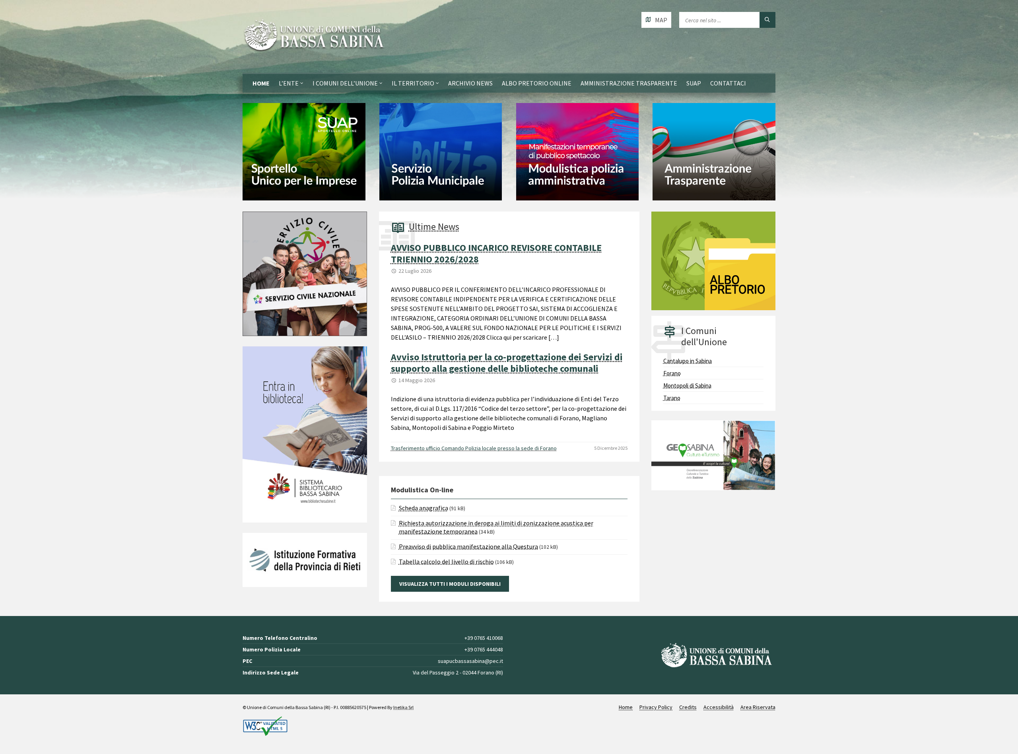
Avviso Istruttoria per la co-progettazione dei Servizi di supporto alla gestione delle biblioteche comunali (507, 363)
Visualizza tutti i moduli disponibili (450, 583)
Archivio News (470, 83)
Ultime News (434, 226)
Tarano (671, 398)
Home (261, 83)
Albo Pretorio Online (536, 83)
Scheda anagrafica (423, 508)
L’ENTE (289, 83)
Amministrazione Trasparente (629, 83)
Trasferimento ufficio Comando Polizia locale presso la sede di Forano (474, 448)
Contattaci (728, 83)
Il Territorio (413, 83)
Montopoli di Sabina (687, 385)
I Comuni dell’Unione (345, 83)
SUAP (693, 83)
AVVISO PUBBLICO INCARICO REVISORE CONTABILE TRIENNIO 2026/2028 (496, 253)
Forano (672, 373)
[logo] (314, 36)
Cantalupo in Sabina (687, 361)
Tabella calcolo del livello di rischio (446, 562)
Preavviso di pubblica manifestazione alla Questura (468, 546)
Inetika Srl (403, 707)
